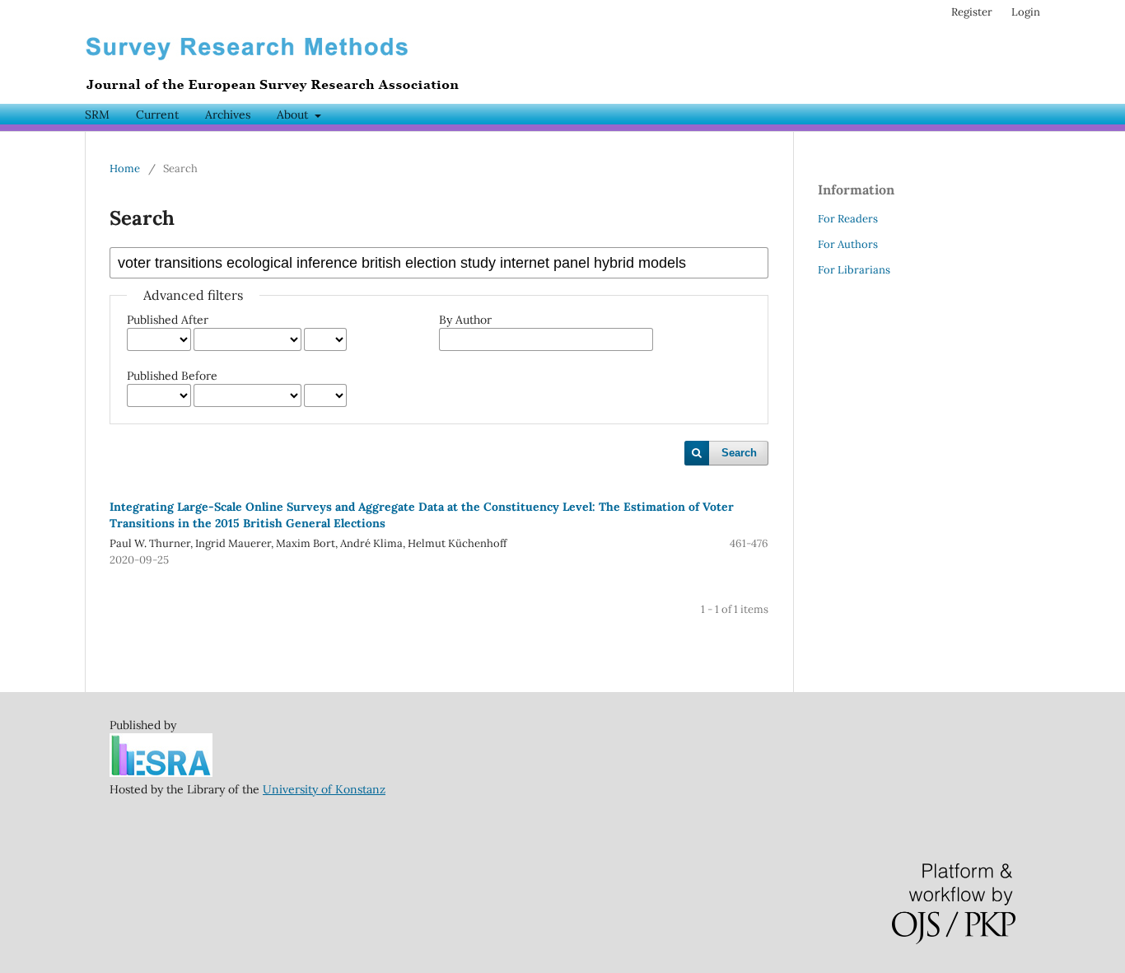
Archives (227, 114)
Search (739, 453)
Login (1025, 12)
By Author (465, 319)
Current (157, 114)
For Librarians (854, 270)
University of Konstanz (324, 789)
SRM (97, 114)
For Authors (848, 244)
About (294, 114)
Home (125, 168)
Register (971, 12)
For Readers (848, 219)
